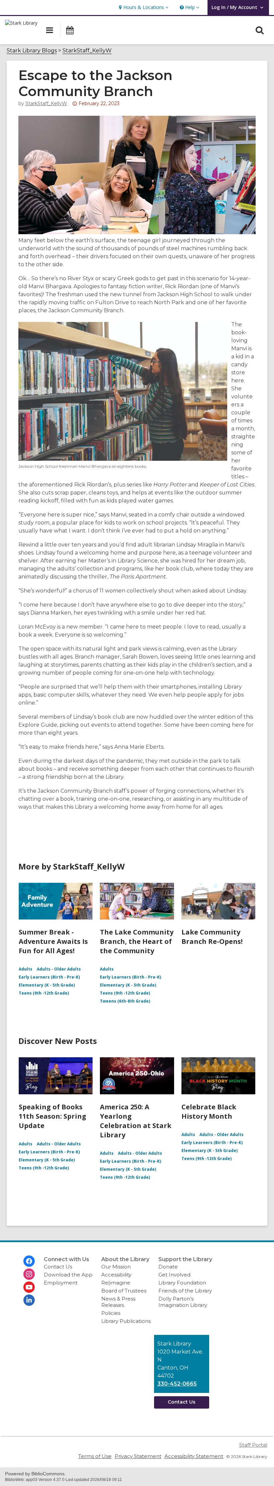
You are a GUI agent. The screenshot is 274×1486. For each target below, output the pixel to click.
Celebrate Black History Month (208, 1111)
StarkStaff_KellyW (87, 51)
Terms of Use (95, 1456)
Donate (168, 1266)
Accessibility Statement (193, 1456)
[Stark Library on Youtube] (29, 1287)
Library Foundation (182, 1282)
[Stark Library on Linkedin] (29, 1300)
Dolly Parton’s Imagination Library (182, 1301)
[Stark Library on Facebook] (29, 1261)
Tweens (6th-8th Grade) (125, 1001)
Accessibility (116, 1274)
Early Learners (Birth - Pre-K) (49, 977)
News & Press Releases (118, 1301)
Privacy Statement (138, 1456)
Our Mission (116, 1266)
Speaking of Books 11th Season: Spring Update (52, 1116)
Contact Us (58, 1266)
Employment (61, 1282)
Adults (25, 969)
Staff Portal (253, 1445)
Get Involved (174, 1274)
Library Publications (126, 1321)
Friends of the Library (185, 1290)
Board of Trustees (123, 1290)
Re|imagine (115, 1282)
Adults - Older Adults (59, 969)
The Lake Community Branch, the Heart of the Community (136, 941)
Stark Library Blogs (32, 51)
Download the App (68, 1274)
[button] (142, 7)
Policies (110, 1313)
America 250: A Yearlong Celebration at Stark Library (135, 1120)
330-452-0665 (177, 1384)
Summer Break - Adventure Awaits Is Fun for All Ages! (53, 941)
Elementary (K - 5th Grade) (47, 985)
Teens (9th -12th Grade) (44, 993)
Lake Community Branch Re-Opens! (212, 936)
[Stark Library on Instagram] (29, 1274)
